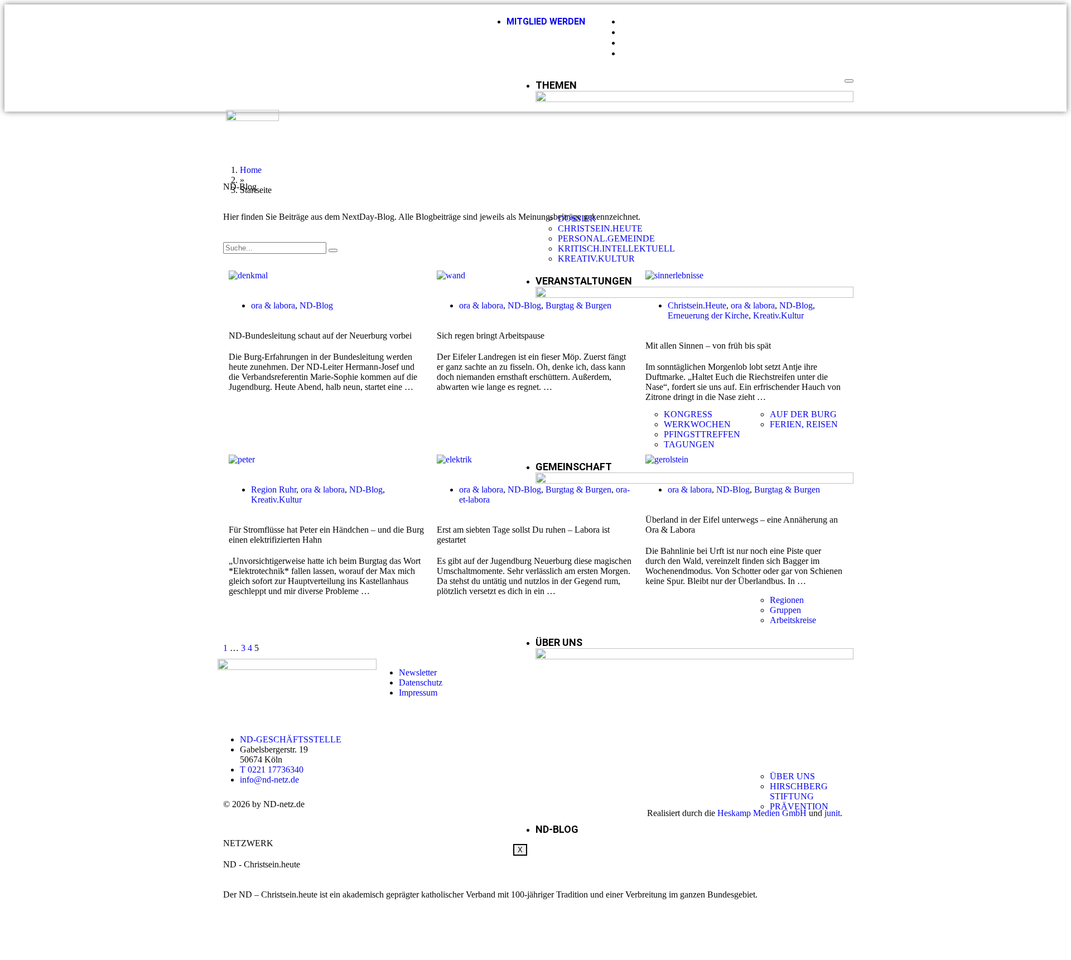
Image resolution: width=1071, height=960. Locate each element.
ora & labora (273, 305)
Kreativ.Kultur (276, 499)
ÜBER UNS (559, 642)
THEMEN (556, 85)
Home (251, 170)
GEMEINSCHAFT (574, 466)
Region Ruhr (273, 489)
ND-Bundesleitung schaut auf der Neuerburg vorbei (320, 335)
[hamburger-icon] (849, 81)
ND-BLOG (557, 829)
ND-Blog (316, 305)
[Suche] (333, 250)
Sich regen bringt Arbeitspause (490, 335)
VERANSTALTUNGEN (584, 281)
